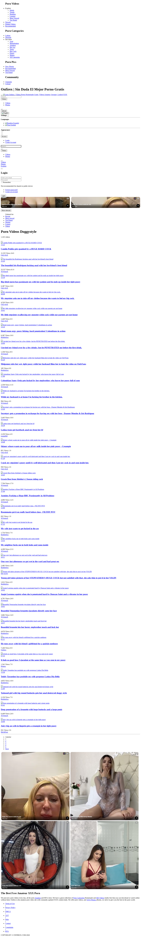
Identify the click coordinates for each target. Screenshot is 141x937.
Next (7, 749)
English (13, 125)
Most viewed (9, 218)
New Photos (9, 66)
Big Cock (13, 51)
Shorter (7, 222)
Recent (7, 216)
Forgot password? (11, 190)
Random (13, 14)
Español (16, 123)
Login (7, 140)
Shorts (12, 10)
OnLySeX (4, 255)
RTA (7, 931)
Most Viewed (14, 18)
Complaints (9, 927)
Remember (7, 182)
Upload (7, 84)
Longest (12, 16)
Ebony (12, 53)
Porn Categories (79, 898)
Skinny (12, 55)
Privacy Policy (10, 907)
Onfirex (3, 650)
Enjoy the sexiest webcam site (81, 204)
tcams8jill (4, 436)
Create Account (10, 142)
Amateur (13, 45)
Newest (8, 22)
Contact (8, 923)
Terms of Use (10, 904)
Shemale (8, 37)
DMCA (8, 911)
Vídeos (7, 103)
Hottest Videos (10, 24)
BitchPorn (4, 732)
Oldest (7, 226)
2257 (7, 915)
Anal (11, 41)
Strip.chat (4, 206)
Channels (8, 82)
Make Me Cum (75, 885)
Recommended (10, 26)
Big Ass (12, 47)
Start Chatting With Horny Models (12, 204)
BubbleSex (5, 337)
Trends (12, 12)
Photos (7, 105)
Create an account (11, 192)
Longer (7, 224)
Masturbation (14, 43)
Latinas (7, 35)
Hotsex (3, 666)
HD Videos (100, 898)
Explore (3, 166)
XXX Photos (91, 900)
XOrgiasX (4, 271)
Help (7, 919)
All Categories (15, 57)
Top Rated (13, 20)
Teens (12, 49)
